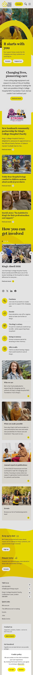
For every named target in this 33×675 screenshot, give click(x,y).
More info (21, 664)
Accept (11, 670)
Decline (21, 670)
